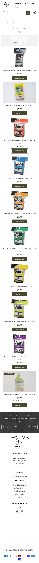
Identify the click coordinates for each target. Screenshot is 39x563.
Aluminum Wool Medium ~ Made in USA (19, 394)
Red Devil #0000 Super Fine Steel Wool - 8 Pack (19, 357)
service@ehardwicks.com (19, 476)
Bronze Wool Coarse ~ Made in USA (19, 105)
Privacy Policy (19, 458)
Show (15, 42)
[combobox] (19, 13)
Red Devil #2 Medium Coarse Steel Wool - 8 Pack (19, 249)
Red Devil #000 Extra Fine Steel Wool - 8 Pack (19, 141)
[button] (4, 13)
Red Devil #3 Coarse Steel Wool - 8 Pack (19, 178)
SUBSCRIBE (33, 427)
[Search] (28, 13)
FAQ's (20, 466)
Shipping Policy (19, 461)
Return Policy (19, 463)
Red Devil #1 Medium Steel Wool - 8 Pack (19, 321)
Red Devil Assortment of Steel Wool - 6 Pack (19, 70)
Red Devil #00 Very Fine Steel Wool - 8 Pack (19, 213)
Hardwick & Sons (25, 550)
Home (3, 23)
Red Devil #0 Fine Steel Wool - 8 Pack (19, 286)
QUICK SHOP (19, 78)
